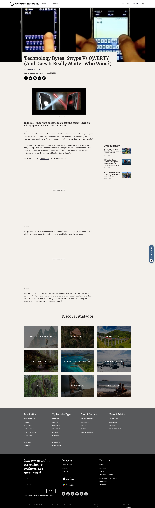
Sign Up (95, 262)
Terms (80, 266)
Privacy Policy (88, 266)
